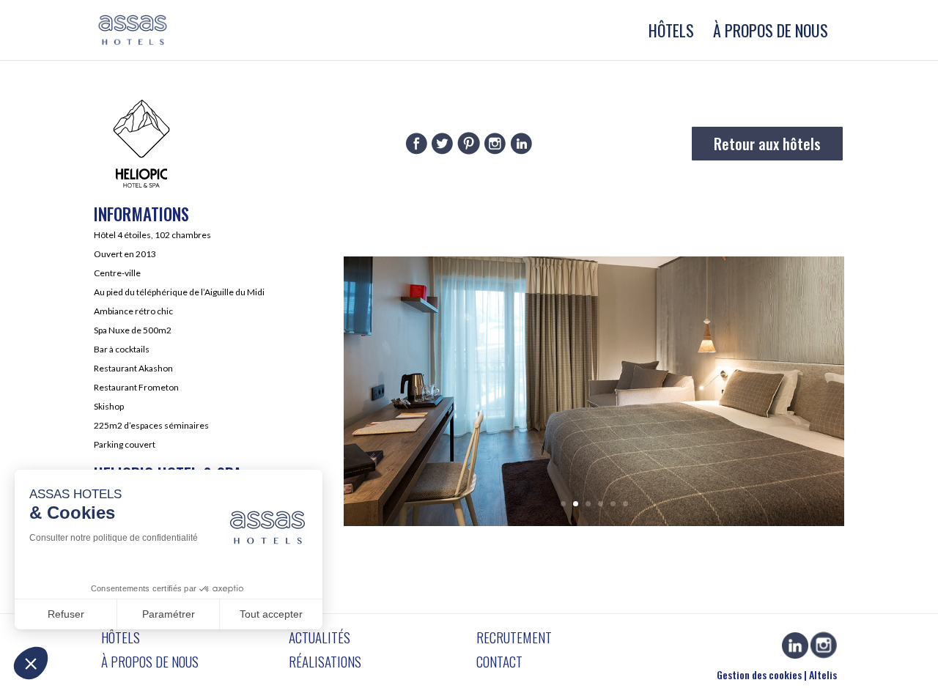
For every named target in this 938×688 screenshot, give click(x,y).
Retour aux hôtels (767, 144)
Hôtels (671, 33)
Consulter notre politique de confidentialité (113, 538)
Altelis (823, 674)
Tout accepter (271, 614)
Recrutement (514, 636)
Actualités (319, 636)
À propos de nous (770, 33)
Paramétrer (168, 614)
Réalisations (325, 661)
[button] (30, 663)
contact (499, 661)
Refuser (66, 614)
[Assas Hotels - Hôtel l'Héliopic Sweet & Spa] (594, 521)
